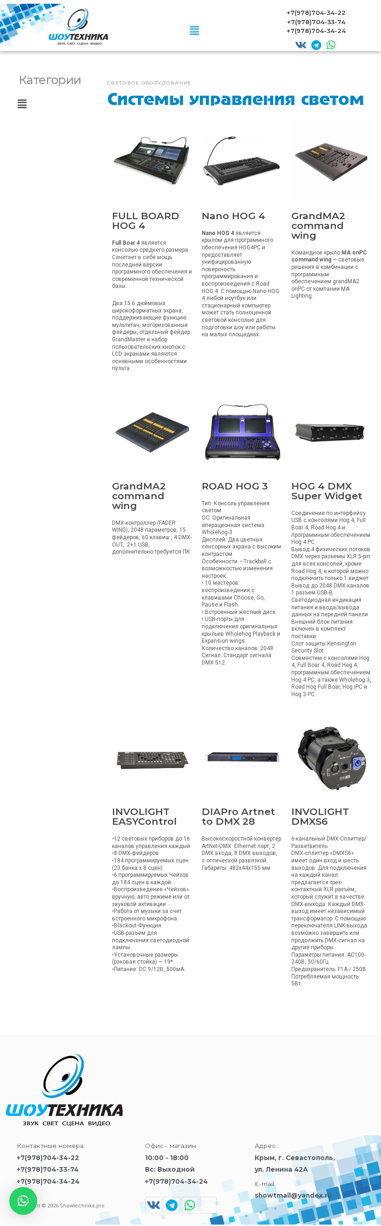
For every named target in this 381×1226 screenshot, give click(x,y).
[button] (194, 30)
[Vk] (301, 45)
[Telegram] (316, 45)
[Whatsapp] (331, 45)
